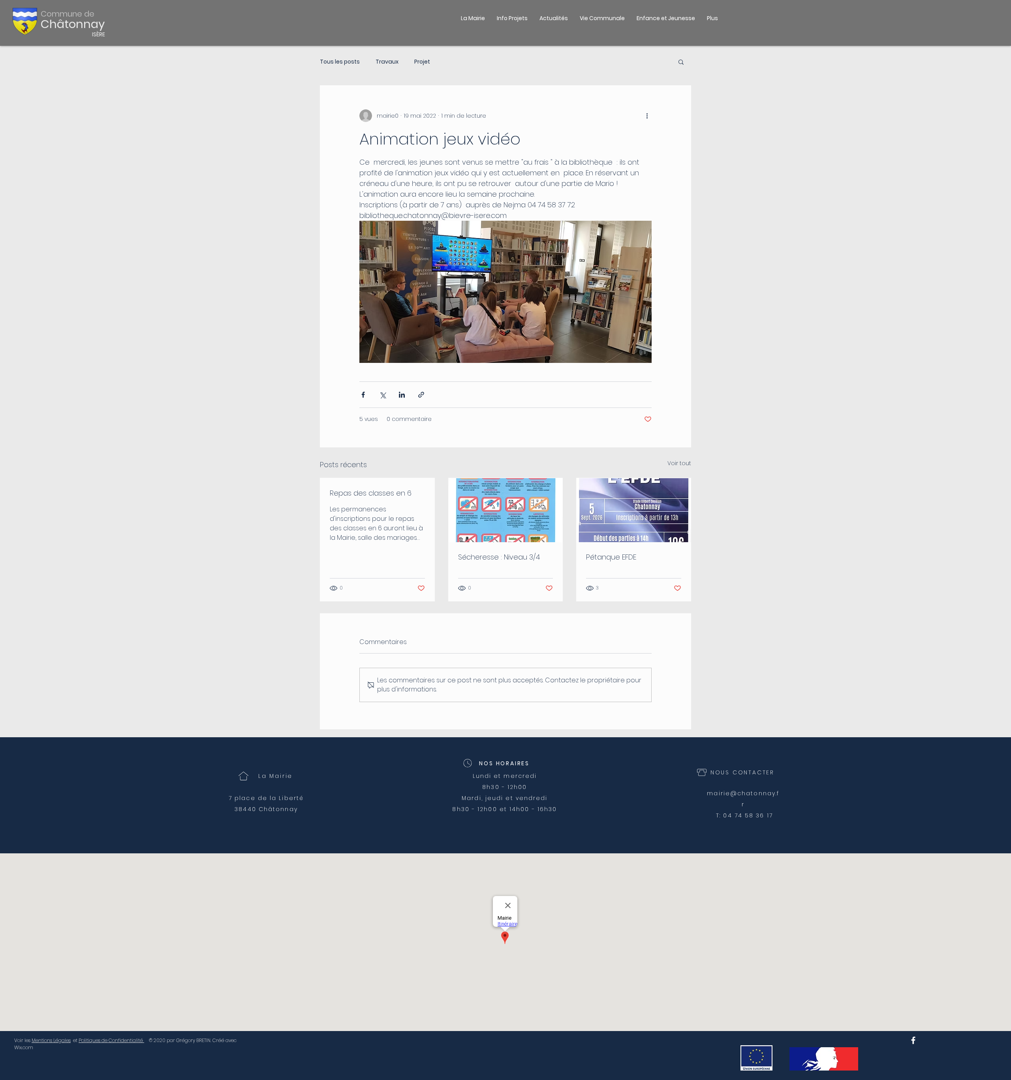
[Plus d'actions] (647, 115)
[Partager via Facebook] (363, 394)
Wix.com (23, 1047)
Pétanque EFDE (611, 557)
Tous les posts (340, 61)
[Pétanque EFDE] (634, 510)
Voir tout (679, 463)
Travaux (387, 61)
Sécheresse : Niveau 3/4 (499, 557)
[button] (602, 18)
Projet (422, 61)
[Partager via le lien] (421, 394)
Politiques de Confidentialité (111, 1040)
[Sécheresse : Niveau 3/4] (506, 510)
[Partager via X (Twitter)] (382, 394)
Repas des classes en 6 (371, 493)
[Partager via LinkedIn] (402, 394)
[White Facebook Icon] (913, 1040)
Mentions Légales (51, 1040)
